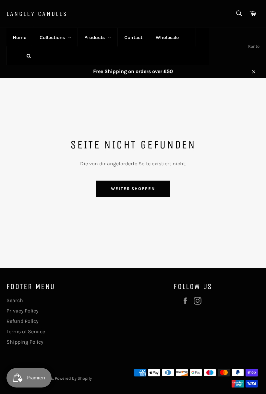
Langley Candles (37, 14)
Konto (254, 46)
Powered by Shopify (73, 378)
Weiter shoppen (133, 188)
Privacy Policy (22, 311)
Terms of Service (25, 331)
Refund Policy (22, 321)
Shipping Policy (24, 342)
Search (14, 300)
